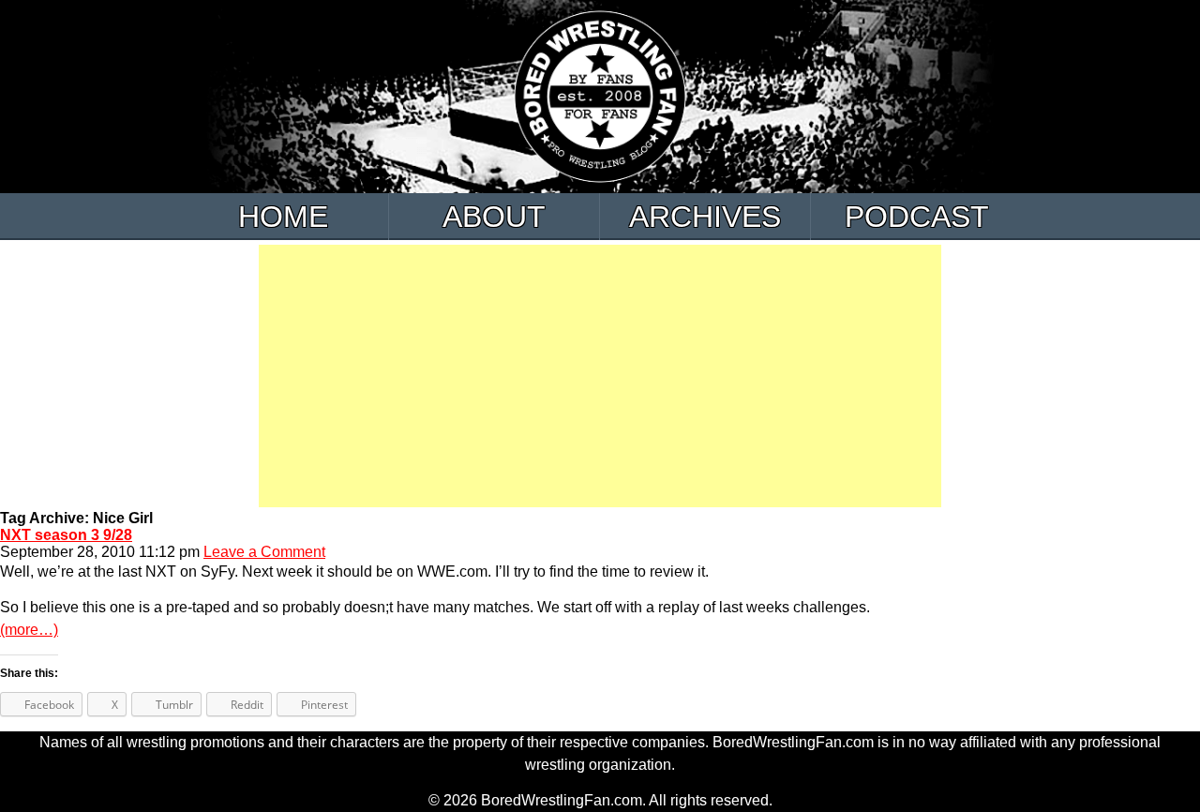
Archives (705, 216)
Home (283, 216)
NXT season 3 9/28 (66, 535)
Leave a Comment (264, 552)
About (494, 216)
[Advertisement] (600, 376)
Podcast (917, 216)
